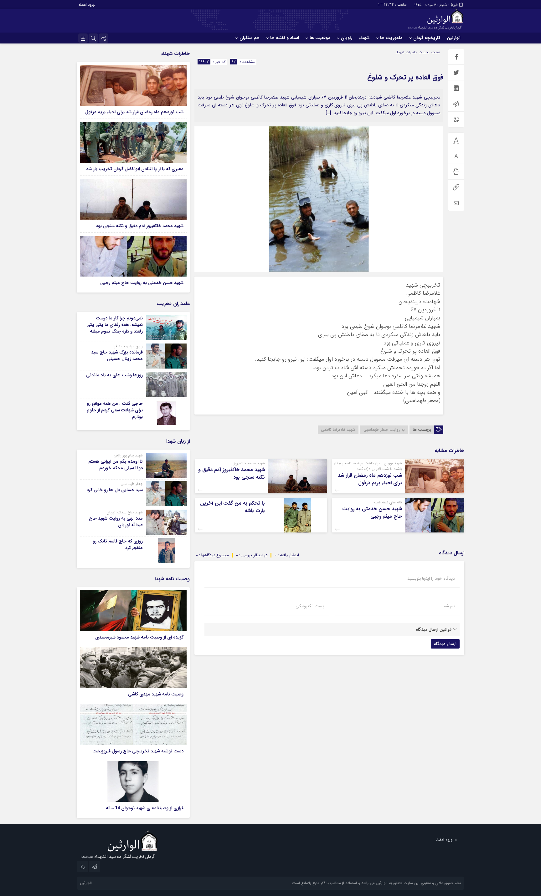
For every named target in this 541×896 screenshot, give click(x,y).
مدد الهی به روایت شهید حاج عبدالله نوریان (116, 521)
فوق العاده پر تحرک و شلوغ (405, 77)
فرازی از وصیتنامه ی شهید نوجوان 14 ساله (144, 808)
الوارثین (453, 37)
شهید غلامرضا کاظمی (338, 429)
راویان (346, 37)
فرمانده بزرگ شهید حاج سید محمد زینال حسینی (117, 355)
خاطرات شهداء (406, 52)
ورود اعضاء (86, 5)
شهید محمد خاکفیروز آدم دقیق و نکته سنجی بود (231, 473)
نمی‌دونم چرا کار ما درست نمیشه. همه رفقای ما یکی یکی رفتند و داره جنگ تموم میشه (114, 325)
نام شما (449, 606)
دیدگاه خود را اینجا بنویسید (431, 578)
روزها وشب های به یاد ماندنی (114, 375)
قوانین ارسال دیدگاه (433, 629)
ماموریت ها (391, 37)
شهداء (364, 37)
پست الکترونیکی (310, 606)
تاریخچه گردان (426, 37)
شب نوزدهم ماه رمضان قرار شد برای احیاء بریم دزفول (370, 479)
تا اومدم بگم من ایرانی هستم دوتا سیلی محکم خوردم (115, 464)
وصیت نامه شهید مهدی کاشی (155, 694)
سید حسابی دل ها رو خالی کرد (115, 489)
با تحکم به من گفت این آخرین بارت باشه (232, 507)
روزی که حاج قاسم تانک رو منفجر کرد (118, 544)
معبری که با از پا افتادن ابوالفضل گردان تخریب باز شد (134, 168)
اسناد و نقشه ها (284, 37)
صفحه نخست (428, 52)
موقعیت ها (320, 37)
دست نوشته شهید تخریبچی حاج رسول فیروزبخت (137, 751)
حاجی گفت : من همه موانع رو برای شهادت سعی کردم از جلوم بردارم (115, 410)
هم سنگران (250, 37)
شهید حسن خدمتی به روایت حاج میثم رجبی (372, 512)
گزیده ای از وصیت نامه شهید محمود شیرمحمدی (139, 637)
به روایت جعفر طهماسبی (384, 429)
